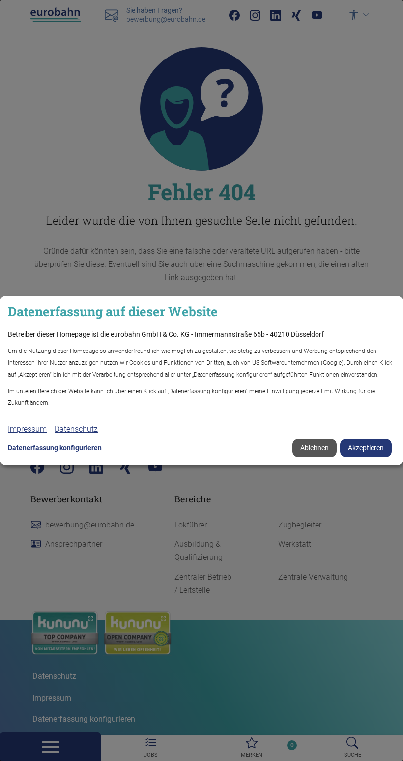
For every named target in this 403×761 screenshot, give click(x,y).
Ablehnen (314, 448)
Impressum (27, 429)
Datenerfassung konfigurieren (55, 448)
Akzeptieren (366, 448)
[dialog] (201, 380)
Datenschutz (76, 429)
